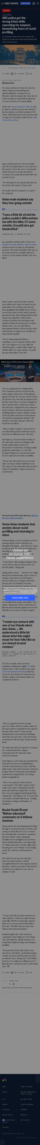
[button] (37, 543)
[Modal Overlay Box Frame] (20, 572)
